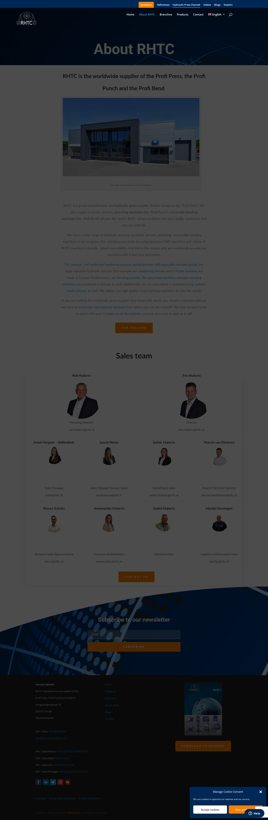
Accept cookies (210, 809)
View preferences (246, 809)
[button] (261, 792)
